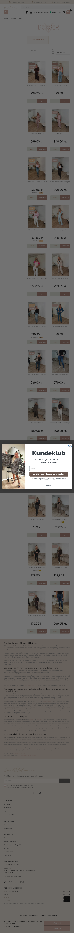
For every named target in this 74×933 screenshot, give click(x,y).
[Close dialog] (69, 446)
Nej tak (48, 485)
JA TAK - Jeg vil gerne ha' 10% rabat (48, 474)
